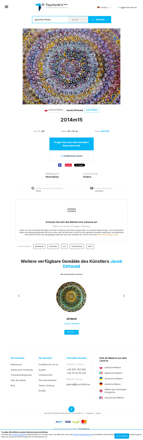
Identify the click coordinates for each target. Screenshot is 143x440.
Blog (13, 385)
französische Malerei (114, 397)
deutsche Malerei (113, 384)
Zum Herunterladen (47, 380)
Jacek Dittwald (74, 110)
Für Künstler (45, 358)
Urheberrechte (45, 375)
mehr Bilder (92, 110)
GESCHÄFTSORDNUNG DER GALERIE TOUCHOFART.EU (64, 413)
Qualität (42, 370)
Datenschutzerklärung (82, 434)
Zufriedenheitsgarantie (107, 235)
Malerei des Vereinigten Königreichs (116, 390)
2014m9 (71, 318)
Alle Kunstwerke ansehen (71, 274)
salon (90, 246)
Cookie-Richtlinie (19, 434)
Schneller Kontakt (77, 358)
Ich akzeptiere (122, 436)
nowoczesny (77, 246)
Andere (87, 176)
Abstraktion (52, 176)
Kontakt (42, 390)
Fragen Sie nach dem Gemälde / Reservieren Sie (71, 144)
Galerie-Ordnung (46, 385)
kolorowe (53, 246)
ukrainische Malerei (113, 378)
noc (64, 246)
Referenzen (16, 364)
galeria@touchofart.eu (78, 384)
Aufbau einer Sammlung (22, 370)
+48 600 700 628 (76, 369)
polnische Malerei (113, 367)
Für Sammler (18, 358)
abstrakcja (39, 246)
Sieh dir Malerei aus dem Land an (113, 359)
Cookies (98, 413)
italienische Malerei (113, 373)
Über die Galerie (18, 380)
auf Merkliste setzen (73, 156)
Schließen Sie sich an (48, 364)
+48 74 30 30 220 (76, 373)
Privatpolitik (90, 413)
